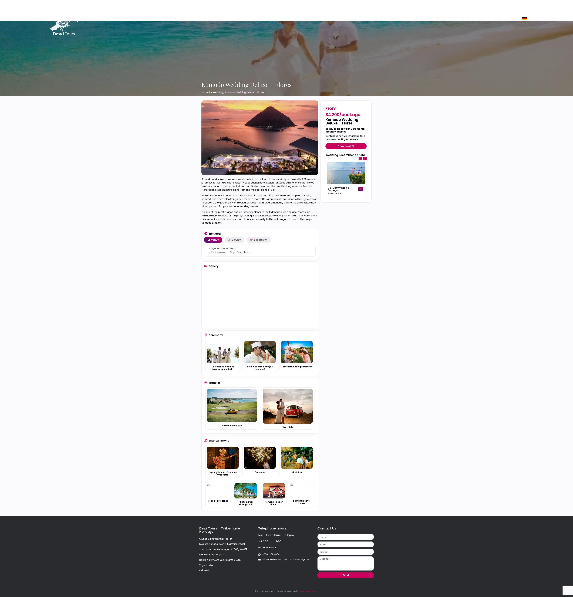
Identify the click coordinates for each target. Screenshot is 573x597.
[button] (365, 158)
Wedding (218, 92)
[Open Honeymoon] (443, 18)
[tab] (213, 240)
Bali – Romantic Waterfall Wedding (339, 189)
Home (204, 92)
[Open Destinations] (420, 18)
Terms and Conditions (306, 591)
